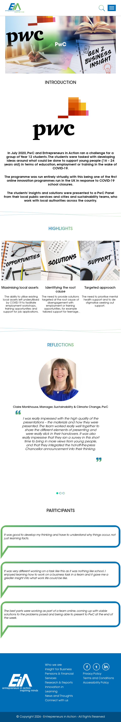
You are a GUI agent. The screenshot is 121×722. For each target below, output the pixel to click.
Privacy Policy (92, 674)
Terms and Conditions (98, 678)
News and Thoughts (59, 696)
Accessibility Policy (96, 682)
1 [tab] (57, 493)
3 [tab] (63, 493)
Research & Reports (59, 682)
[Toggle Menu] (111, 7)
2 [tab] (60, 493)
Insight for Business (58, 669)
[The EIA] (14, 8)
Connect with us (56, 700)
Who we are (53, 665)
